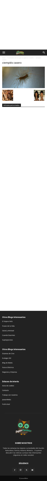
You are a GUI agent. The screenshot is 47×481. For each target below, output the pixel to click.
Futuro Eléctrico (8, 367)
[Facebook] (14, 470)
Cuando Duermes (8, 335)
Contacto (5, 390)
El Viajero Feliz (7, 321)
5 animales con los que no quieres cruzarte (20, 58)
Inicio (3, 58)
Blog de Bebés (7, 363)
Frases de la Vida (8, 326)
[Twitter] (26, 470)
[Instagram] (20, 470)
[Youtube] (32, 470)
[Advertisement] (23, 24)
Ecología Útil (6, 358)
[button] (3, 53)
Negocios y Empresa (9, 372)
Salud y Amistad (8, 331)
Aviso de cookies (8, 386)
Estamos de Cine (8, 353)
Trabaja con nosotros (10, 395)
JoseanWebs (6, 400)
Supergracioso (7, 340)
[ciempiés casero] (23, 87)
